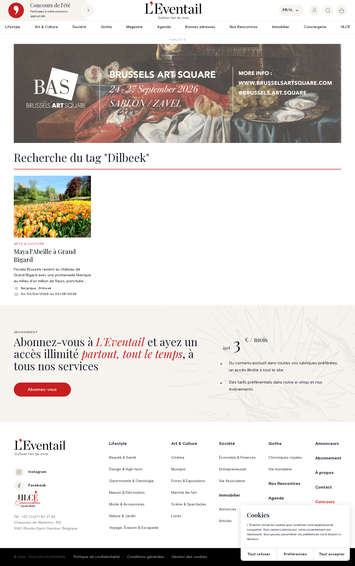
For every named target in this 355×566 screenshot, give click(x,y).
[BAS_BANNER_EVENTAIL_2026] (177, 93)
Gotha (106, 27)
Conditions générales (145, 557)
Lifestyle (12, 27)
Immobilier (280, 27)
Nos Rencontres (244, 27)
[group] (314, 10)
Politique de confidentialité (97, 557)
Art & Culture (46, 27)
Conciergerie (315, 27)
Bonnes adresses (200, 27)
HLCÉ (345, 27)
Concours (325, 502)
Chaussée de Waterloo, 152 (37, 522)
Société (79, 27)
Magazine (134, 27)
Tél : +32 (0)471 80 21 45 (34, 517)
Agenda (164, 27)
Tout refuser (258, 554)
